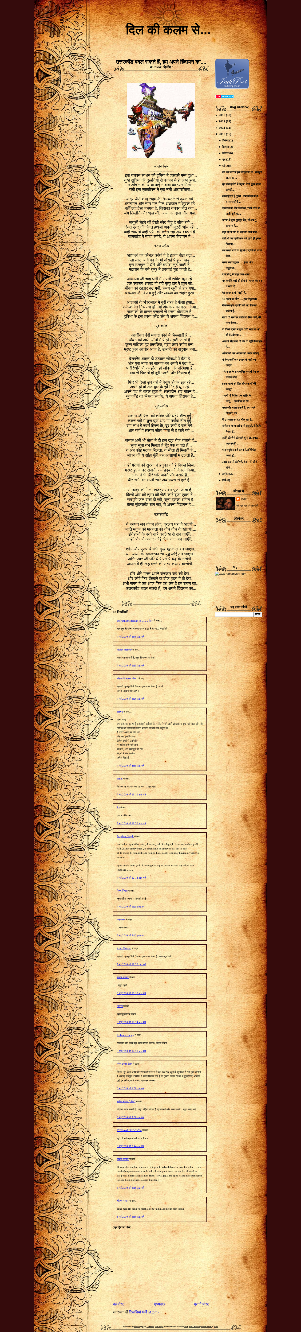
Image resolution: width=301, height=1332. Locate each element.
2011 (222, 127)
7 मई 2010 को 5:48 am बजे (130, 636)
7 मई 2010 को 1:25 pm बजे (131, 906)
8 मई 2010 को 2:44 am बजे (130, 1146)
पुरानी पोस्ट (201, 1304)
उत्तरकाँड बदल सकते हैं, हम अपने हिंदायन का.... (161, 62)
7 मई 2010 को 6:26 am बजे (130, 698)
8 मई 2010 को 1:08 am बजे (130, 1088)
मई (223, 165)
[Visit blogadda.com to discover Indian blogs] (224, 97)
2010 (222, 134)
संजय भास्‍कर (123, 977)
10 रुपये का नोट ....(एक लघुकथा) (239, 299)
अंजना (120, 1006)
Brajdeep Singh (125, 836)
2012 (222, 121)
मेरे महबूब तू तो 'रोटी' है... (234, 292)
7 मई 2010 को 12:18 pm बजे (131, 877)
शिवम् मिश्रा (122, 890)
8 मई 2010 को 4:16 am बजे (130, 1187)
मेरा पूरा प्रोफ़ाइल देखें (247, 505)
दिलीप (244, 499)
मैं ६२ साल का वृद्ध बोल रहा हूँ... (237, 419)
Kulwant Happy (125, 1035)
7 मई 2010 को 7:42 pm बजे (131, 935)
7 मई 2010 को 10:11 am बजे (131, 794)
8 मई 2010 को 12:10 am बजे (131, 993)
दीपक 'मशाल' (123, 1159)
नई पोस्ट (118, 1304)
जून (224, 159)
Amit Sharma (124, 948)
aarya (120, 711)
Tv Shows (150, 1327)
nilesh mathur (124, 649)
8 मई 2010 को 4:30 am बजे (130, 1216)
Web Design (159, 1327)
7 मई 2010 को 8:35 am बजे (130, 765)
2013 (222, 115)
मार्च (224, 480)
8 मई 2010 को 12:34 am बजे (131, 1022)
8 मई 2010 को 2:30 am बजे (130, 1117)
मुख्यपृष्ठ (159, 1304)
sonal (120, 778)
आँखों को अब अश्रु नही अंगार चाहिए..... (242, 353)
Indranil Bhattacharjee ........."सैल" (135, 620)
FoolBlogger (138, 1327)
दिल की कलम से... (168, 30)
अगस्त (225, 153)
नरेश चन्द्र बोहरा (124, 1064)
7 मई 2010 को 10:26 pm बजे (131, 964)
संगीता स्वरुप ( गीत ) (126, 1101)
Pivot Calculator (194, 1327)
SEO (186, 1327)
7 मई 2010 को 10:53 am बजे (131, 823)
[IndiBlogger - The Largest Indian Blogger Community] (232, 88)
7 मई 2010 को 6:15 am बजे (130, 665)
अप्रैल (225, 473)
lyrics (216, 1327)
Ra (118, 807)
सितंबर (225, 146)
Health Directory (207, 1327)
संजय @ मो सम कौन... (127, 678)
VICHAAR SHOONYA (129, 1130)
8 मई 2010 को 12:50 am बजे (131, 1051)
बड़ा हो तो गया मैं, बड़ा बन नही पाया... (240, 232)
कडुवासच (121, 919)
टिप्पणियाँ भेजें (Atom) (143, 1312)
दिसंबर (225, 140)
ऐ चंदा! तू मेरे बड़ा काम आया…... (238, 274)
